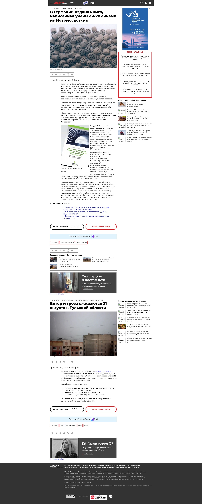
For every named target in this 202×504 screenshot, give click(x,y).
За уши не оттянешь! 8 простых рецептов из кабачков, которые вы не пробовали (139, 326)
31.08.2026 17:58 (55, 300)
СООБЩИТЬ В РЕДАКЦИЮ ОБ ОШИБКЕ (127, 467)
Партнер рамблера (83, 496)
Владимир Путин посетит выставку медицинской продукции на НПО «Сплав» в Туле (86, 208)
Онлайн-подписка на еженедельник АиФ (112, 465)
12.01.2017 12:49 (54, 8)
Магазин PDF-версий (89, 465)
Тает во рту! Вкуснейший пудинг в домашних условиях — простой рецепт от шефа (138, 118)
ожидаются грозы (103, 371)
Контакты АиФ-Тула (70, 467)
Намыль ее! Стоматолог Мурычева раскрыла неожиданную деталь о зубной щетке (138, 111)
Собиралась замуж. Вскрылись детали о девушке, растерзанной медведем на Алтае (138, 333)
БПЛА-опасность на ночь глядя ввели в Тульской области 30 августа (135, 74)
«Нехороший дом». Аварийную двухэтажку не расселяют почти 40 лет (135, 91)
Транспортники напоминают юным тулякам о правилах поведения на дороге (135, 58)
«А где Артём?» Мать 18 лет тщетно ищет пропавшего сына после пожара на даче (138, 312)
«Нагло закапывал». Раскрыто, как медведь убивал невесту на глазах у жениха (139, 319)
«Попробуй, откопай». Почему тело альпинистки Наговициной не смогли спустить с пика (139, 132)
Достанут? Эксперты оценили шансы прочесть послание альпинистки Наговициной (139, 125)
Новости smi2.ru (57, 294)
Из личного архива (56, 69)
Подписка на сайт (134, 465)
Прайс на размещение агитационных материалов (97, 467)
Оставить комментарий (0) (101, 226)
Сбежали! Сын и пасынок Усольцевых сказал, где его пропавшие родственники (139, 340)
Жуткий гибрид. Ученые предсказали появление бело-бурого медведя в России (139, 139)
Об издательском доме (72, 465)
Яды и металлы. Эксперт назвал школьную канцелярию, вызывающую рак (137, 104)
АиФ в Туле (67, 357)
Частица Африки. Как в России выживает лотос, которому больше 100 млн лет (138, 305)
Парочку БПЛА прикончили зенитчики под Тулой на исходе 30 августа (135, 66)
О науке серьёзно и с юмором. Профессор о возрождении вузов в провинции (70, 259)
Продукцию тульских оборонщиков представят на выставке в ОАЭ (68, 266)
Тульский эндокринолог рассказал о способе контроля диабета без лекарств (135, 83)
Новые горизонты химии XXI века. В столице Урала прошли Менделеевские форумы (103, 259)
